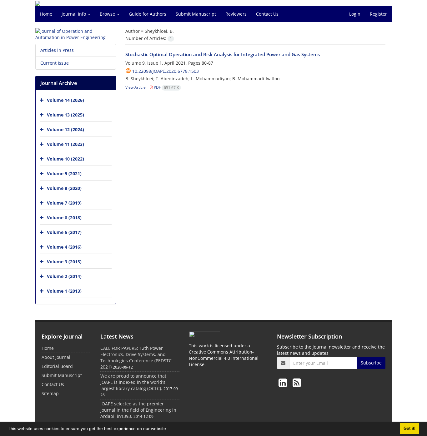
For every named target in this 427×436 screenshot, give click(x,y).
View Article (135, 87)
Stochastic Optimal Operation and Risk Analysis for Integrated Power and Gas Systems (222, 54)
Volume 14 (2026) (65, 100)
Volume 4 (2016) (64, 247)
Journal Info (74, 14)
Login (354, 14)
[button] (169, 429)
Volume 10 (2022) (65, 159)
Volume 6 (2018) (64, 217)
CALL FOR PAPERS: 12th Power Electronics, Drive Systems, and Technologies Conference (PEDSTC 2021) (136, 357)
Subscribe (371, 363)
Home (46, 14)
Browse (108, 14)
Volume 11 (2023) (65, 144)
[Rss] (297, 382)
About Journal (56, 357)
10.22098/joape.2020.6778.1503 (165, 71)
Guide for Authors (147, 14)
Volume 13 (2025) (65, 115)
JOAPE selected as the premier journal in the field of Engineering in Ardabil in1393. (138, 410)
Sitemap (50, 393)
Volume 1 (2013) (64, 291)
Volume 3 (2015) (64, 262)
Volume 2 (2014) (64, 276)
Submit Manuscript (196, 14)
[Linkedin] (284, 382)
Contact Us (267, 14)
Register (378, 14)
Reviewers (236, 14)
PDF (166, 87)
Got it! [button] (409, 428)
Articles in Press (57, 50)
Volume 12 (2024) (65, 129)
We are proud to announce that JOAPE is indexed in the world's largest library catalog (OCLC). (133, 382)
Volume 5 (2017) (64, 232)
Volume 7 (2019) (64, 203)
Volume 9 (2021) (64, 173)
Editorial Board (57, 366)
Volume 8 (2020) (64, 188)
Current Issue (54, 63)
